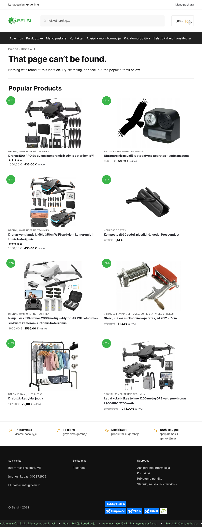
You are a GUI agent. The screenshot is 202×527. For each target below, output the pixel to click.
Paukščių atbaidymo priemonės (124, 151)
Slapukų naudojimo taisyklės (157, 484)
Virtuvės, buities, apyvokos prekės (151, 313)
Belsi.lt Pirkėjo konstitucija (79, 523)
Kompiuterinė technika (34, 151)
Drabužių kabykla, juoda (25, 398)
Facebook (79, 468)
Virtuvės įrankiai (115, 313)
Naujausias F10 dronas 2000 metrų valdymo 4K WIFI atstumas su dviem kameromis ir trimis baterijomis (53, 320)
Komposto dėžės (115, 230)
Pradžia (13, 49)
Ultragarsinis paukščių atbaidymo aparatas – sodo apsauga (146, 156)
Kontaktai (143, 473)
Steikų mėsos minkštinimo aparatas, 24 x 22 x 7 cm (140, 318)
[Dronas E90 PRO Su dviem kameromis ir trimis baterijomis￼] (53, 123)
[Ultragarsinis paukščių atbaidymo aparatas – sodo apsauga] (149, 123)
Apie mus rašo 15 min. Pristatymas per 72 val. (28, 523)
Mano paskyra (184, 4)
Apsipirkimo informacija (153, 468)
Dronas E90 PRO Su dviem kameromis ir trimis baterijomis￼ (51, 156)
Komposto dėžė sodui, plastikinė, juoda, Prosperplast (141, 234)
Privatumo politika (149, 478)
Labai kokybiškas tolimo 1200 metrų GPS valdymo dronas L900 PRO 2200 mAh (145, 400)
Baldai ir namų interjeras (25, 394)
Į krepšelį (53, 172)
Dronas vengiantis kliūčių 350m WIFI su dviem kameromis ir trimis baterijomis (51, 237)
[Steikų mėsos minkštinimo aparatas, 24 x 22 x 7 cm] (149, 286)
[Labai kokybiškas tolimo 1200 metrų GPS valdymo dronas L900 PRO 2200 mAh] (149, 366)
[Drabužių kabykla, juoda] (53, 366)
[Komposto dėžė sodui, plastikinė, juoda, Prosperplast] (149, 202)
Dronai (12, 151)
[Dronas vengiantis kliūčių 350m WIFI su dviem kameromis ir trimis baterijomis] (53, 202)
